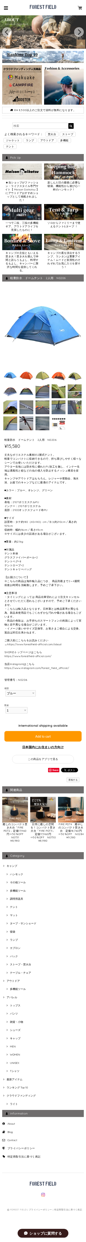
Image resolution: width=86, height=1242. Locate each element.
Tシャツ (14, 1071)
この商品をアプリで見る (43, 759)
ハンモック (16, 874)
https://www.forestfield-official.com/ (28, 656)
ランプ (30, 140)
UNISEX (14, 1063)
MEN (13, 1046)
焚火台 (52, 134)
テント (10, 146)
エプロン (15, 948)
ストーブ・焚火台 (20, 964)
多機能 (64, 140)
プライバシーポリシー (21, 1148)
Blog (10, 1132)
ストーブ (67, 134)
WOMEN (15, 1054)
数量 (6, 705)
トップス (15, 1005)
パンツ (14, 1013)
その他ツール (18, 882)
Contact (12, 1140)
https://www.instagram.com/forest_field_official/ (36, 668)
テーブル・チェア (20, 972)
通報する (73, 779)
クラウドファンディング (21, 1095)
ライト (14, 1104)
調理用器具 (16, 898)
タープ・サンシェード (23, 923)
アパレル (12, 997)
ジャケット (13, 140)
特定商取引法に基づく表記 (24, 1156)
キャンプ (12, 865)
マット (14, 915)
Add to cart (43, 736)
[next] (79, 32)
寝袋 (12, 931)
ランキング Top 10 (17, 1087)
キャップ (15, 1038)
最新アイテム (14, 1079)
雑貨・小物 (16, 1021)
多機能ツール (18, 890)
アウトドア (47, 140)
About (11, 1123)
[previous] (7, 32)
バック (14, 956)
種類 (6, 688)
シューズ (15, 1030)
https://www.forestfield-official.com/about (34, 644)
